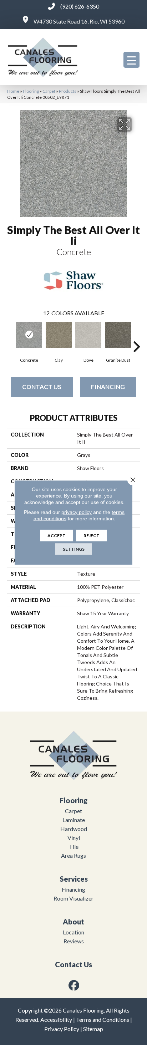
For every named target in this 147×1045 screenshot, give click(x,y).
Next (136, 336)
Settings (74, 549)
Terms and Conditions (102, 1019)
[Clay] (59, 335)
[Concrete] (29, 335)
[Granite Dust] (118, 335)
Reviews (74, 941)
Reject (91, 535)
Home (13, 91)
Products (67, 91)
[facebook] (74, 985)
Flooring (31, 91)
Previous (10, 336)
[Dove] (88, 335)
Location (73, 932)
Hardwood (73, 828)
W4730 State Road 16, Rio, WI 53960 (79, 21)
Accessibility (56, 1019)
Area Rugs (73, 855)
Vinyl (73, 837)
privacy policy (76, 512)
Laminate (73, 819)
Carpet (48, 91)
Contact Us (41, 387)
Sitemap (93, 1028)
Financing (108, 387)
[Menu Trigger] (131, 60)
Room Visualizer (73, 898)
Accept (56, 535)
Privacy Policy (61, 1028)
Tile (73, 846)
